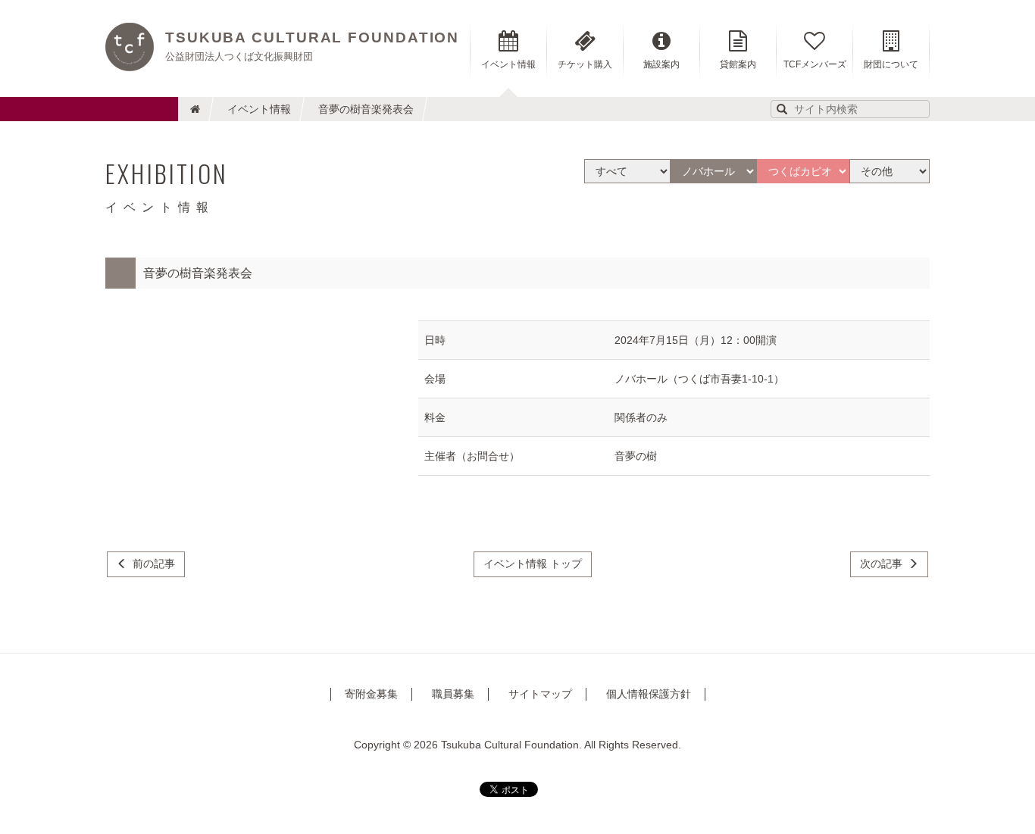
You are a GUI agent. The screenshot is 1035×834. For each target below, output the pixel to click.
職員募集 (453, 694)
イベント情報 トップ (532, 564)
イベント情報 (259, 109)
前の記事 (154, 564)
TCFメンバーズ (814, 64)
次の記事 (881, 564)
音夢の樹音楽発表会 (366, 109)
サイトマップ (540, 694)
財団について (891, 64)
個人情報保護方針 (648, 694)
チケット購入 (585, 64)
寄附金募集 (371, 694)
